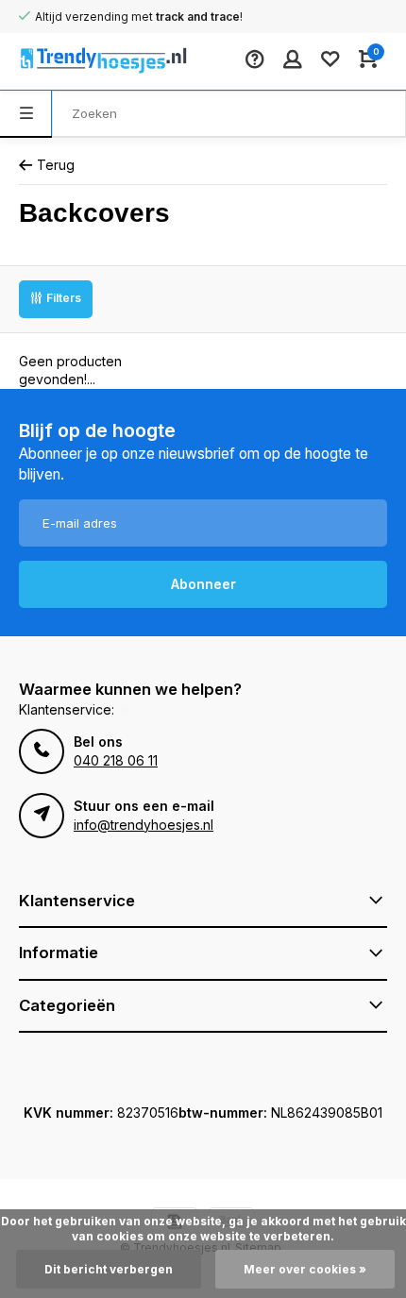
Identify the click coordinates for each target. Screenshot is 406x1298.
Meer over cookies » (305, 1269)
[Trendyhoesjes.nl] (75, 61)
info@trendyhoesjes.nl (143, 825)
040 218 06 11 (116, 760)
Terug (56, 165)
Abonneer (203, 584)
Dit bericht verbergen (108, 1269)
